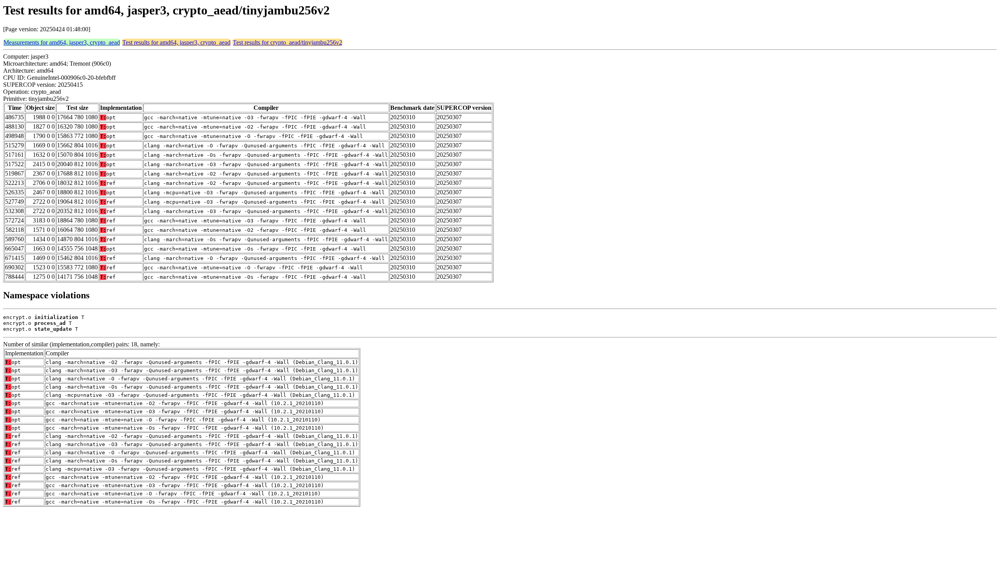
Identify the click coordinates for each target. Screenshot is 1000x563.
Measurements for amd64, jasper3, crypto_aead (62, 42)
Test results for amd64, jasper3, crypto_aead (176, 42)
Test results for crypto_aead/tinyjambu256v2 (287, 42)
